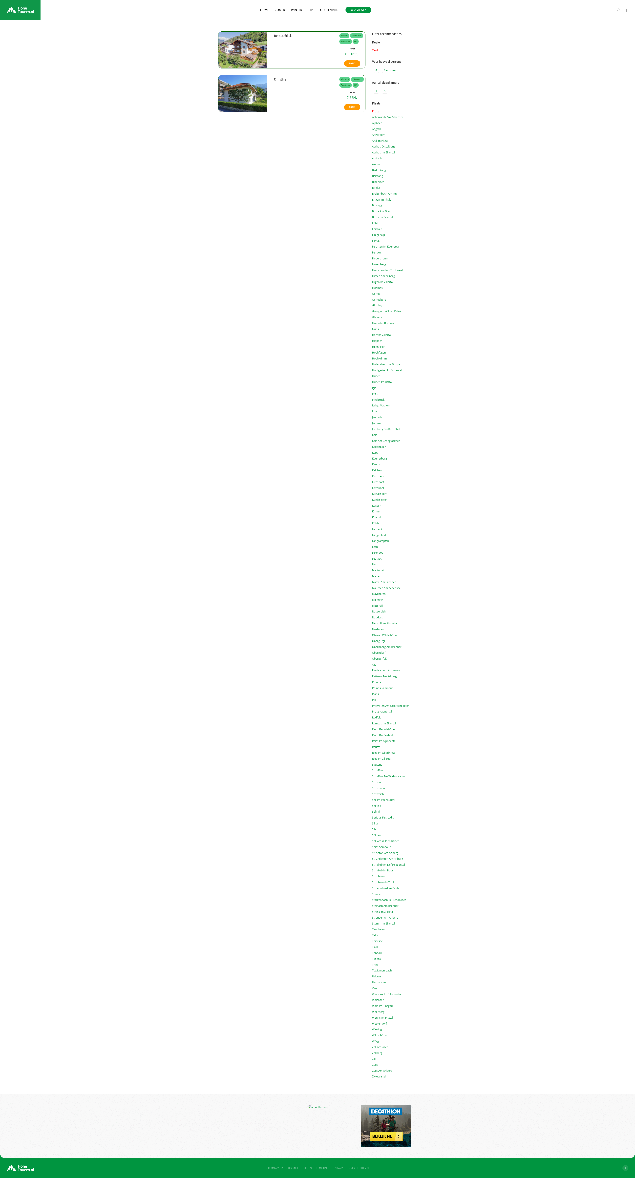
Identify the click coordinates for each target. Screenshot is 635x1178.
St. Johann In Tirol (383, 882)
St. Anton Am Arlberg (385, 853)
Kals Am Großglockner (386, 441)
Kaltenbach (379, 447)
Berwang (377, 176)
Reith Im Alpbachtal (384, 741)
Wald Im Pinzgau (382, 1006)
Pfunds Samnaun (382, 688)
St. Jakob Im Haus (383, 870)
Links (352, 1168)
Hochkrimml (379, 358)
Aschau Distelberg (383, 146)
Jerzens (376, 423)
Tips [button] (311, 10)
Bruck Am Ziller (381, 211)
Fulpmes (377, 288)
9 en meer (390, 70)
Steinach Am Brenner (385, 906)
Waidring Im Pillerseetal (387, 994)
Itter (374, 411)
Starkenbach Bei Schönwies (389, 900)
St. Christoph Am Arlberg (387, 859)
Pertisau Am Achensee (386, 670)
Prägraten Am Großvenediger (390, 706)
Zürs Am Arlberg (382, 1071)
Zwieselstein (379, 1076)
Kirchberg (378, 476)
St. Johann (378, 876)
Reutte (376, 747)
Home (264, 10)
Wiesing (377, 1029)
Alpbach (377, 123)
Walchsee (378, 1000)
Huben (376, 376)
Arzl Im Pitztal (380, 141)
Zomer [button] (280, 10)
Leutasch (377, 558)
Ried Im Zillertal (381, 758)
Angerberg (378, 135)
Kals (374, 435)
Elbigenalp (378, 235)
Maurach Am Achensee (386, 588)
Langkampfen (380, 541)
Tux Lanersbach (382, 970)
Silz (374, 829)
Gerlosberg (379, 299)
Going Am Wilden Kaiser (387, 311)
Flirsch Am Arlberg (383, 276)
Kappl (375, 452)
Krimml (376, 511)
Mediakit (324, 1168)
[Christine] (242, 93)
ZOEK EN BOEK (358, 10)
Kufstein (377, 517)
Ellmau (376, 241)
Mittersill (377, 606)
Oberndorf (378, 652)
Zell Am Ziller (380, 1047)
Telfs (375, 935)
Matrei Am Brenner (384, 582)
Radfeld (376, 717)
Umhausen (379, 982)
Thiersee (377, 941)
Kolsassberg (379, 494)
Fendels (377, 252)
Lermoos (377, 552)
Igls (374, 388)
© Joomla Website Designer (282, 1168)
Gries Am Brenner (383, 323)
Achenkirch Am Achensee (387, 117)
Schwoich (378, 794)
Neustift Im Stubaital (385, 623)
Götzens (377, 317)
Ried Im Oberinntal (383, 753)
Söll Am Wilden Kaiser (385, 841)
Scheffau (377, 770)
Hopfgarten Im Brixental (387, 370)
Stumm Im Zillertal (383, 923)
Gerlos (376, 293)
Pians (375, 694)
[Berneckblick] (242, 49)
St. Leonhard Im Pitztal (386, 888)
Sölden (376, 835)
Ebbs (375, 223)
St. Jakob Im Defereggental (388, 864)
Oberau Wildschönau (385, 635)
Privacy (339, 1168)
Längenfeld (379, 535)
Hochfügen (379, 352)
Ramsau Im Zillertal (384, 723)
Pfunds (376, 682)
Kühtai (376, 523)
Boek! (352, 63)
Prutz (375, 111)
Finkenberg (379, 264)
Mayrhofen (379, 594)
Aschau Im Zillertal (383, 152)
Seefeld (376, 806)
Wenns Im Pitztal (382, 1017)
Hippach (377, 341)
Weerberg (378, 1012)
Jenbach (377, 417)
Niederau (378, 629)
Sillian (375, 823)
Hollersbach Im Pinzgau (387, 364)
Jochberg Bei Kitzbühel (386, 429)
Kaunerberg (379, 458)
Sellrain (376, 811)
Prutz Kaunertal (382, 711)
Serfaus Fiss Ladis (383, 817)
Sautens (377, 764)
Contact (309, 1168)
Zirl (374, 1059)
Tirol (375, 50)
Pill (374, 700)
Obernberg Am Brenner (387, 647)
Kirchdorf (378, 482)
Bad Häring (379, 170)
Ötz (374, 664)
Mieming (377, 600)
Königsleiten (379, 500)
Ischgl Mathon (381, 405)
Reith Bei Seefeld (382, 735)
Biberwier (378, 182)
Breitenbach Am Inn (384, 193)
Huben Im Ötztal (382, 382)
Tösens (376, 959)
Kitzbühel (378, 488)
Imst (375, 394)
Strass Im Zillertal (383, 912)
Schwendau (379, 788)
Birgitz (376, 187)
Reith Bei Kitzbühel (383, 729)
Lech (375, 547)
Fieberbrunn (380, 258)
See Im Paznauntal (383, 800)
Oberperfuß (379, 658)
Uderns (376, 976)
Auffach (377, 158)
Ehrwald (377, 229)
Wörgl (376, 1041)
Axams (376, 164)
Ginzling (377, 305)
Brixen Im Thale (381, 199)
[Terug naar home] (20, 10)
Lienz (375, 564)
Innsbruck (378, 399)
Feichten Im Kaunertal (385, 246)
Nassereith (379, 611)
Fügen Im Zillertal (382, 282)
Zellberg (377, 1053)
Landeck (377, 529)
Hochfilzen (378, 347)
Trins (375, 965)
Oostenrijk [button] (329, 10)
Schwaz (376, 782)
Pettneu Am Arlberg (384, 676)
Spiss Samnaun (381, 847)
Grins (375, 329)
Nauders (377, 617)
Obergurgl (378, 641)
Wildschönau (380, 1035)
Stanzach (377, 894)
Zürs (375, 1065)
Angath (376, 129)
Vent (375, 988)
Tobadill (377, 953)
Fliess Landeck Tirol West (387, 270)
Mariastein (378, 570)
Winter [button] (296, 10)
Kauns (376, 464)
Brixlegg (377, 205)
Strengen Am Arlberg (385, 917)
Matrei (376, 576)
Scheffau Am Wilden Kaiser (388, 776)
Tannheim (378, 929)
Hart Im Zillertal (381, 335)
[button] (618, 10)
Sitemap (364, 1168)
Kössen (376, 505)
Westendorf (379, 1023)
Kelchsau (377, 470)
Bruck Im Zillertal (382, 217)
